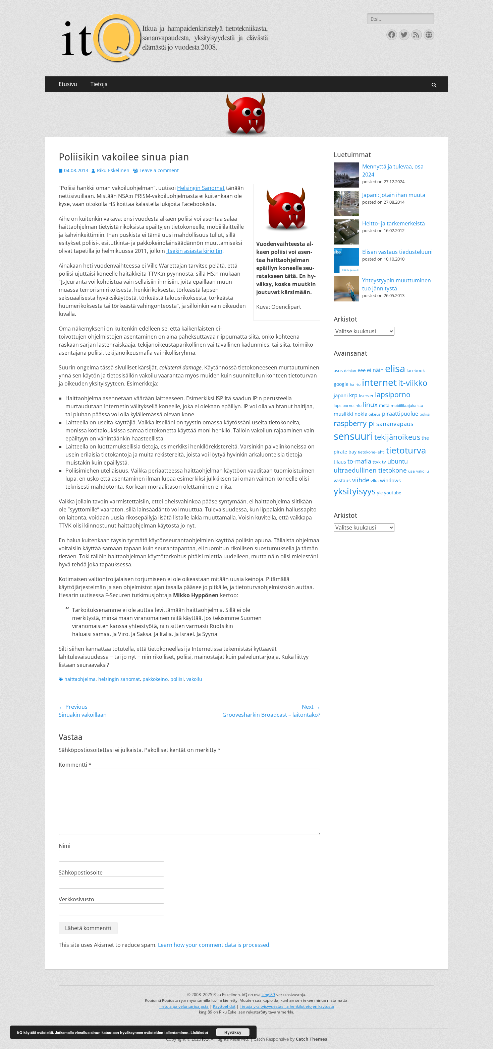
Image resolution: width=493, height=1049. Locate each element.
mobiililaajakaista (407, 405)
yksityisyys (355, 491)
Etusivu (68, 84)
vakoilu (194, 679)
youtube (392, 493)
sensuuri (353, 436)
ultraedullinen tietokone (370, 470)
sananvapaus (395, 423)
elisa (395, 368)
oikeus (375, 414)
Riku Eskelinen (113, 170)
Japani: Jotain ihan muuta (393, 195)
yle (380, 493)
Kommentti (75, 764)
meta (384, 405)
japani (341, 395)
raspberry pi (354, 423)
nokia (360, 413)
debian (350, 370)
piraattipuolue (400, 413)
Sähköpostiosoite (81, 872)
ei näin (375, 370)
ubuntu (397, 461)
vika (375, 481)
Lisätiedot (199, 1032)
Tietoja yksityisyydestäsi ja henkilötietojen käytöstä (287, 1006)
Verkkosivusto (76, 899)
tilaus (340, 462)
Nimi (64, 845)
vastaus (342, 480)
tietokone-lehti (371, 452)
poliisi (177, 679)
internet (379, 382)
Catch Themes (311, 1039)
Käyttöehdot (224, 1006)
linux (370, 404)
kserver (366, 396)
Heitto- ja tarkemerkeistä (393, 223)
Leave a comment (159, 170)
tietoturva (406, 450)
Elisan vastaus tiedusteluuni (397, 252)
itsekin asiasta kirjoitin (194, 251)
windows (390, 480)
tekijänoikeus (397, 437)
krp (353, 395)
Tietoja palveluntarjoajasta (184, 1006)
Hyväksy (232, 1032)
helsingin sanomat (119, 679)
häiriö (355, 384)
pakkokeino (155, 679)
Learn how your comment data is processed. (214, 945)
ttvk (377, 462)
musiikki (343, 413)
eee (362, 370)
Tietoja (99, 84)
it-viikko (412, 382)
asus (338, 370)
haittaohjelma (80, 679)
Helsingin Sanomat (201, 188)
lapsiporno (392, 394)
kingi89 (268, 994)
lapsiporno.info (348, 405)
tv (384, 462)
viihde (360, 480)
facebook (415, 370)
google (341, 384)
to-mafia (359, 461)
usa (411, 471)
